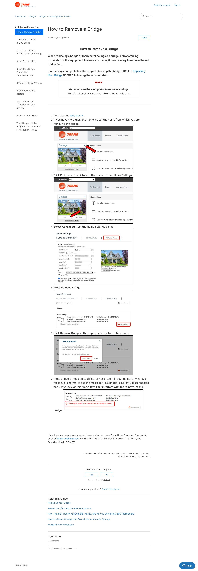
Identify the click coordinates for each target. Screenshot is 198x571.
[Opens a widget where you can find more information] (187, 566)
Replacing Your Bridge (27, 115)
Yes (91, 475)
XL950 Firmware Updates (61, 524)
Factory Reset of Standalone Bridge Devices (25, 104)
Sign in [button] (177, 5)
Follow (144, 38)
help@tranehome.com (67, 438)
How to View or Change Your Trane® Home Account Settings (79, 519)
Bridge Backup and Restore (25, 92)
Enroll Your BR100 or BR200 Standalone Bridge (29, 52)
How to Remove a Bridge (28, 32)
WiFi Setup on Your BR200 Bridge (26, 41)
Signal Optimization (25, 61)
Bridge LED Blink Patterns (29, 83)
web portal (76, 115)
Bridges (32, 16)
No (106, 475)
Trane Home (20, 16)
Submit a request (162, 5)
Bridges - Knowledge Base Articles (55, 16)
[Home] (25, 6)
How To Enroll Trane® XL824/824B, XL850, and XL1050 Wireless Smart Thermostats (91, 513)
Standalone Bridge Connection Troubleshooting (25, 72)
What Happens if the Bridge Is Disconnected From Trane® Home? (28, 126)
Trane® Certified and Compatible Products (69, 508)
